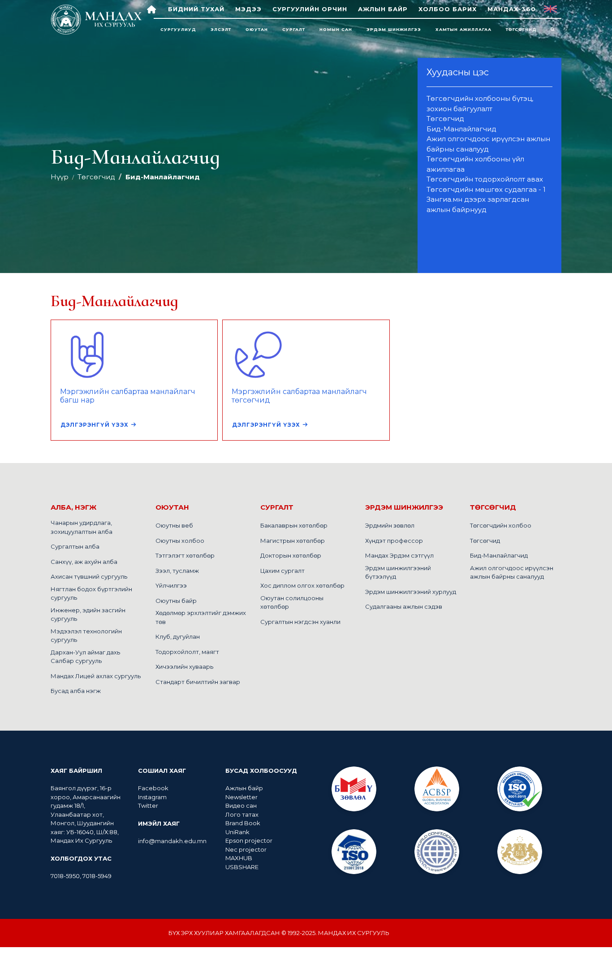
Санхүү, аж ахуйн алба (84, 561)
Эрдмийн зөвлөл (389, 525)
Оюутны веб (174, 525)
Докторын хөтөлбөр (290, 555)
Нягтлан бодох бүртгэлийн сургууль (91, 593)
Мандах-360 (511, 9)
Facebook (153, 788)
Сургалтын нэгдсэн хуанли (300, 621)
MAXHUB (238, 858)
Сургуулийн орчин (309, 9)
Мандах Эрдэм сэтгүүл (399, 555)
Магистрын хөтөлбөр (292, 540)
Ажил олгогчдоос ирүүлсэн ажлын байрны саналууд (511, 572)
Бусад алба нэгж (76, 690)
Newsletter (242, 797)
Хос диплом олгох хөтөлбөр (302, 585)
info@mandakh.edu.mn (172, 840)
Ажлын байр (383, 9)
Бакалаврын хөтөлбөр (294, 525)
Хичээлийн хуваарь (184, 666)
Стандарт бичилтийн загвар (197, 681)
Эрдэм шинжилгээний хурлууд (410, 591)
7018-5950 (65, 875)
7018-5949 (97, 875)
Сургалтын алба (75, 546)
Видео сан (241, 805)
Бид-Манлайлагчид (499, 555)
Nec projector (246, 849)
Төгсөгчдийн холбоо (500, 525)
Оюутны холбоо (179, 540)
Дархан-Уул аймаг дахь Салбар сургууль (85, 657)
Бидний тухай (196, 9)
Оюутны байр (176, 600)
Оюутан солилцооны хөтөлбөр (291, 602)
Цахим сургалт (282, 570)
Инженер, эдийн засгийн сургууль (88, 614)
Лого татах (242, 814)
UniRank (237, 832)
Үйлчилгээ (171, 585)
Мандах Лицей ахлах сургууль (96, 676)
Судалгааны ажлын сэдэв (403, 606)
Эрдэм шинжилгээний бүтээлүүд (398, 572)
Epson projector (248, 840)
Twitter (148, 805)
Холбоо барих (447, 9)
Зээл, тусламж (177, 570)
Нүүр (60, 177)
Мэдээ (248, 9)
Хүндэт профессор (394, 540)
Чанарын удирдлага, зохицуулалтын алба (81, 527)
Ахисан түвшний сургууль (89, 576)
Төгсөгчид (96, 177)
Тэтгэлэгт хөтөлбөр (185, 555)
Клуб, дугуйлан (177, 636)
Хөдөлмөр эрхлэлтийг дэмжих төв (200, 617)
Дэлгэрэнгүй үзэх (94, 424)
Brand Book (242, 823)
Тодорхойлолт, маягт (187, 651)
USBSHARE (242, 866)
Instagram (152, 797)
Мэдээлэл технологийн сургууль (86, 636)
